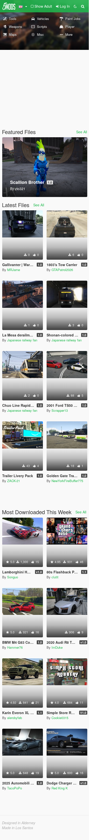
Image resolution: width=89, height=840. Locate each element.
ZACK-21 (13, 480)
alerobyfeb (14, 717)
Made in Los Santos (17, 827)
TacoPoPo (14, 788)
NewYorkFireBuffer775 (67, 480)
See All (81, 131)
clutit (55, 577)
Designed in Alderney (18, 822)
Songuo (12, 577)
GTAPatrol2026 (62, 269)
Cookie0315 (60, 717)
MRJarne (13, 269)
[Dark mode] (75, 6)
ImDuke (57, 647)
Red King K (60, 788)
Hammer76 (15, 647)
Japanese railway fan (22, 340)
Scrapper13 (60, 410)
